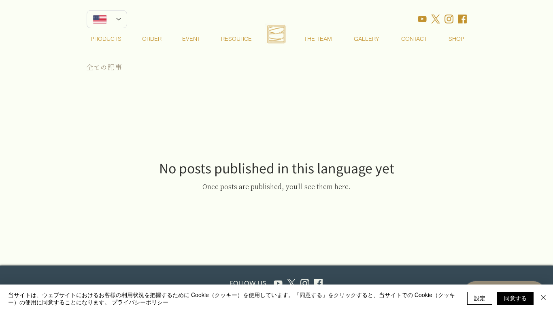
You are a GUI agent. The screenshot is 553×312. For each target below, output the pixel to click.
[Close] (543, 298)
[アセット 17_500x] (422, 19)
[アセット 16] (291, 283)
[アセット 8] (304, 283)
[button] (106, 38)
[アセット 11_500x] (462, 19)
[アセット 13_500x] (449, 19)
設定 (479, 298)
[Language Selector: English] (107, 19)
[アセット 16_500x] (435, 19)
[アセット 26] (278, 283)
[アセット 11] (318, 283)
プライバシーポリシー (140, 302)
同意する (515, 298)
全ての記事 (104, 67)
